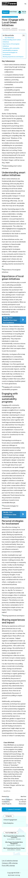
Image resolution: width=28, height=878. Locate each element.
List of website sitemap (10, 861)
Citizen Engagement (10, 820)
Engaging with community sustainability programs (11, 49)
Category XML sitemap (10, 863)
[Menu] (25, 3)
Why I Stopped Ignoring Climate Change (14, 848)
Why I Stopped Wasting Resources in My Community (14, 836)
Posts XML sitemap (8, 865)
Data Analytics (8, 823)
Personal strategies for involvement (10, 53)
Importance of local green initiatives (11, 45)
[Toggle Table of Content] (22, 35)
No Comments (22, 29)
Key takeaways (9, 37)
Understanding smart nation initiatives (12, 41)
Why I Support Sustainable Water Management (14, 842)
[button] (7, 791)
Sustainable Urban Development (9, 16)
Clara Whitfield (9, 742)
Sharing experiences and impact (13, 57)
